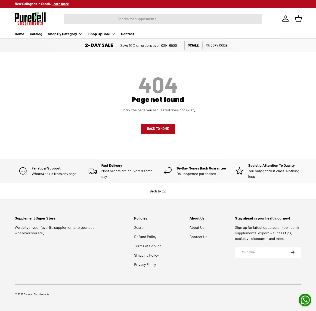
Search (140, 227)
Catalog (36, 33)
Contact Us (198, 236)
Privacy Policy (145, 264)
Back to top (158, 191)
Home (19, 33)
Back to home (158, 129)
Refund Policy (145, 236)
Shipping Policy (146, 255)
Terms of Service (147, 246)
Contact (127, 33)
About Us (196, 227)
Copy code (219, 45)
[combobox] (162, 19)
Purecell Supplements (37, 294)
